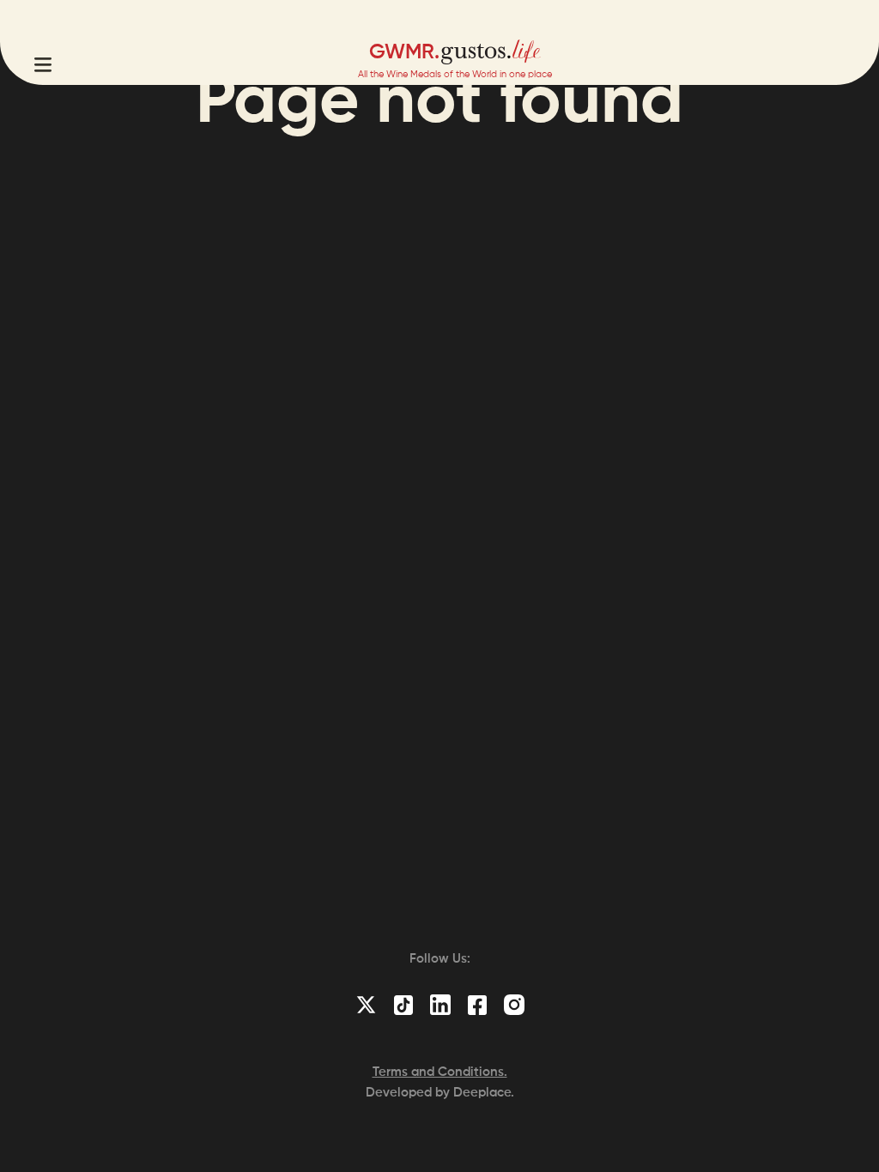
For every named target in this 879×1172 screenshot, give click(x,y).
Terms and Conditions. (440, 1072)
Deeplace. (483, 1092)
